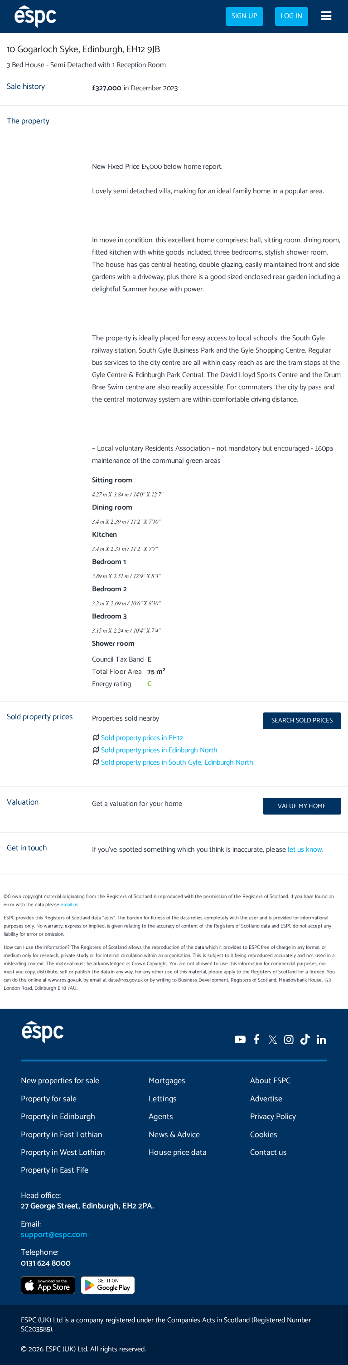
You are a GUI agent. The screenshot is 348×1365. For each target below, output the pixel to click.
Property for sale (49, 1099)
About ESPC (270, 1081)
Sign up (244, 16)
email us (69, 905)
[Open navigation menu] (326, 17)
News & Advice (174, 1135)
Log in (291, 16)
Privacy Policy (273, 1117)
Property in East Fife (54, 1170)
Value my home (302, 806)
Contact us (268, 1152)
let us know (305, 850)
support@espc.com (54, 1235)
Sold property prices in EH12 (142, 738)
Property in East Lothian (61, 1135)
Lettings (162, 1099)
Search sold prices (302, 720)
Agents (161, 1117)
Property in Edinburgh (58, 1117)
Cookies (263, 1135)
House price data (177, 1152)
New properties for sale (60, 1081)
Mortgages (167, 1081)
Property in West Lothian (63, 1152)
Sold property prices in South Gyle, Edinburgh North (177, 762)
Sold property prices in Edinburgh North (159, 750)
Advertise (266, 1099)
